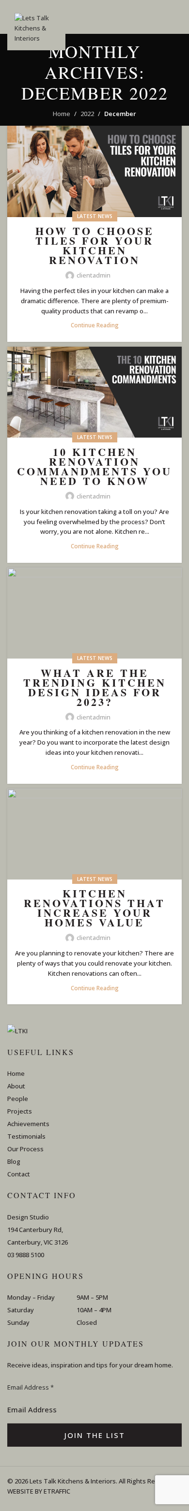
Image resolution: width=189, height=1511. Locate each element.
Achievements (28, 1123)
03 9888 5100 (25, 1254)
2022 (87, 113)
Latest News (94, 216)
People (17, 1098)
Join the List (94, 1435)
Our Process (25, 1148)
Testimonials (26, 1136)
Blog (13, 1161)
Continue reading (95, 325)
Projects (19, 1111)
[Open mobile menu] (178, 17)
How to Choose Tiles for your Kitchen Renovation (94, 245)
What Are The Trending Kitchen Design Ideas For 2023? (94, 687)
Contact (18, 1174)
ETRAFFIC (57, 1491)
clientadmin (93, 275)
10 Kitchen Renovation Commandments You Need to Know (94, 466)
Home (61, 113)
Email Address (30, 1387)
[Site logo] (36, 31)
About (16, 1086)
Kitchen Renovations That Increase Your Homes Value (94, 907)
